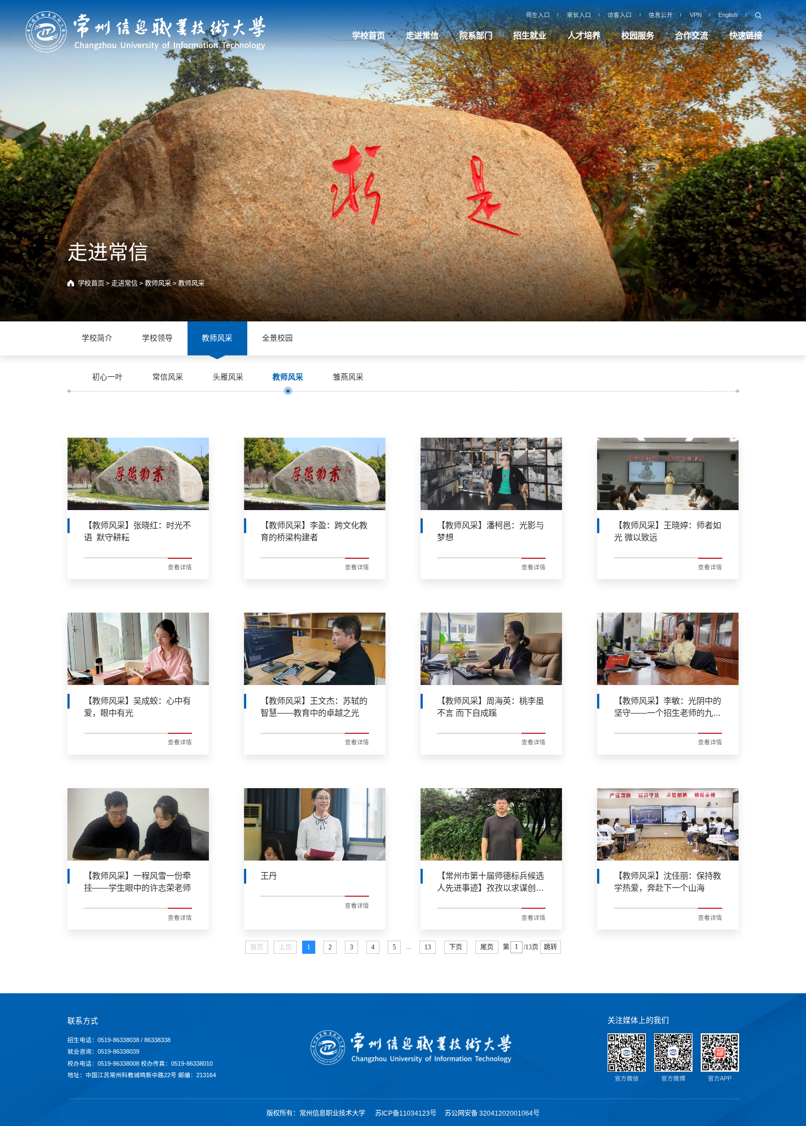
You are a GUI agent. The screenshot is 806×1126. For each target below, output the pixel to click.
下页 (455, 947)
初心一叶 (107, 377)
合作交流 (691, 35)
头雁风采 (228, 377)
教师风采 (158, 283)
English (727, 15)
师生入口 (538, 15)
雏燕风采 (348, 377)
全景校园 (277, 338)
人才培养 (583, 35)
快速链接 (745, 35)
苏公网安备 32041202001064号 (492, 1113)
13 (427, 947)
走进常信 (422, 35)
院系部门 (475, 35)
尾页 (486, 947)
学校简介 (97, 338)
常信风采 (167, 377)
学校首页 (368, 35)
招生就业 (529, 35)
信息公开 (661, 15)
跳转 (550, 947)
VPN (696, 15)
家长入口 (579, 15)
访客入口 (620, 15)
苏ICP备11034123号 (405, 1113)
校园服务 (637, 35)
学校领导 (157, 338)
